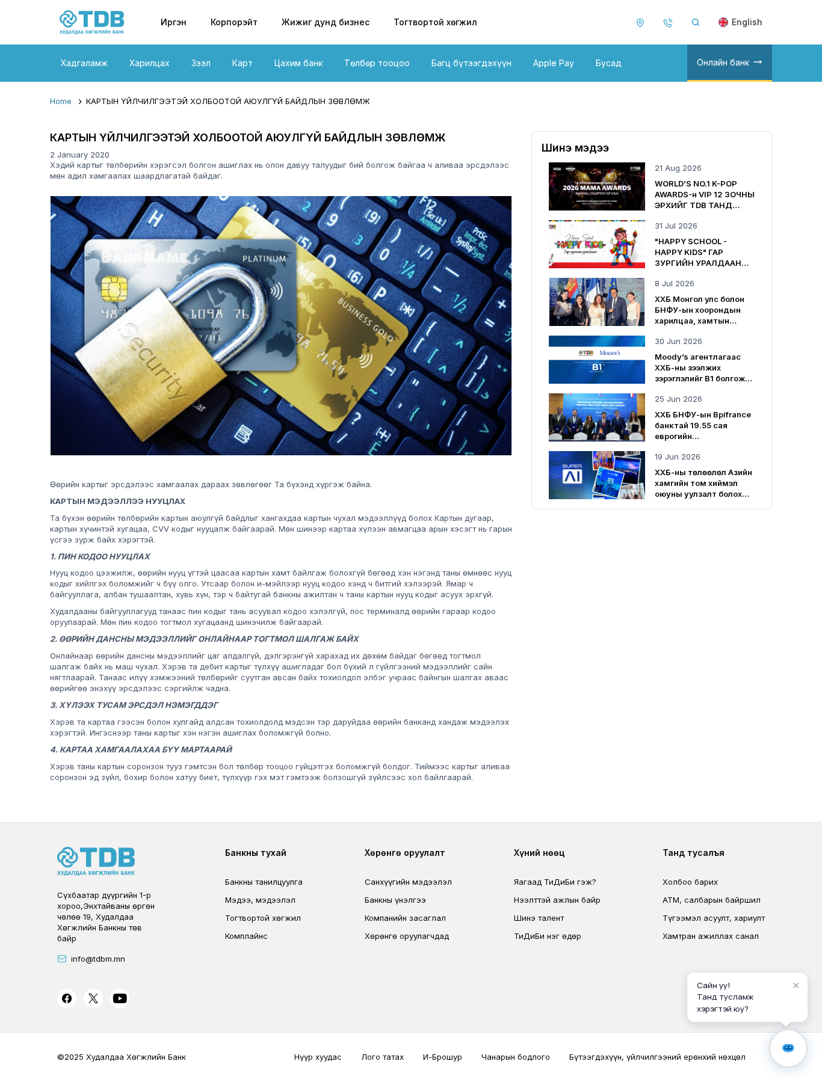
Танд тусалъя (694, 852)
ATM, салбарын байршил (712, 900)
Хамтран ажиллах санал (711, 936)
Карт (242, 63)
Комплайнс (246, 936)
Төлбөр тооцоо (377, 63)
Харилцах (149, 63)
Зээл (201, 63)
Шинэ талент (539, 918)
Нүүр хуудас (318, 1057)
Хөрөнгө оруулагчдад (407, 936)
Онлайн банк (723, 62)
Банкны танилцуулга (264, 882)
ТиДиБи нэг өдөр (547, 936)
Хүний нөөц (539, 852)
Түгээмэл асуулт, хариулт (714, 918)
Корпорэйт (234, 22)
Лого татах (382, 1057)
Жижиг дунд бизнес (325, 22)
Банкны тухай (255, 852)
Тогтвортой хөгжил (435, 22)
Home (61, 101)
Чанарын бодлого (515, 1057)
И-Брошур (442, 1057)
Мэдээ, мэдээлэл (260, 900)
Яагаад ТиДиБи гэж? (555, 882)
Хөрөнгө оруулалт (405, 852)
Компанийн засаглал (405, 918)
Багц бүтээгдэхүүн (471, 63)
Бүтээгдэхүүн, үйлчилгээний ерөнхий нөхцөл (657, 1057)
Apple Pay (553, 63)
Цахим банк (298, 63)
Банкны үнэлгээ (395, 900)
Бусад (609, 63)
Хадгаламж (84, 63)
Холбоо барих (690, 882)
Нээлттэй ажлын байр (557, 900)
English (747, 22)
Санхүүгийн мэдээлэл (408, 882)
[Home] (92, 22)
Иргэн (174, 22)
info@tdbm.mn (98, 959)
